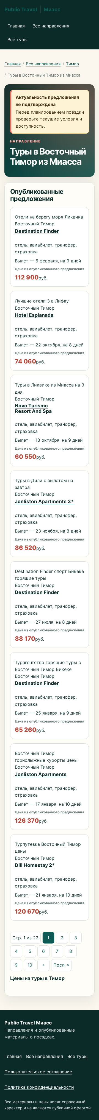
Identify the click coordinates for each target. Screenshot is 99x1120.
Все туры (17, 39)
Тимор (72, 63)
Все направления (50, 26)
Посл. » (61, 965)
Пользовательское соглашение (38, 1071)
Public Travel (32, 9)
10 (30, 965)
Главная (16, 26)
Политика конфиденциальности (39, 1087)
